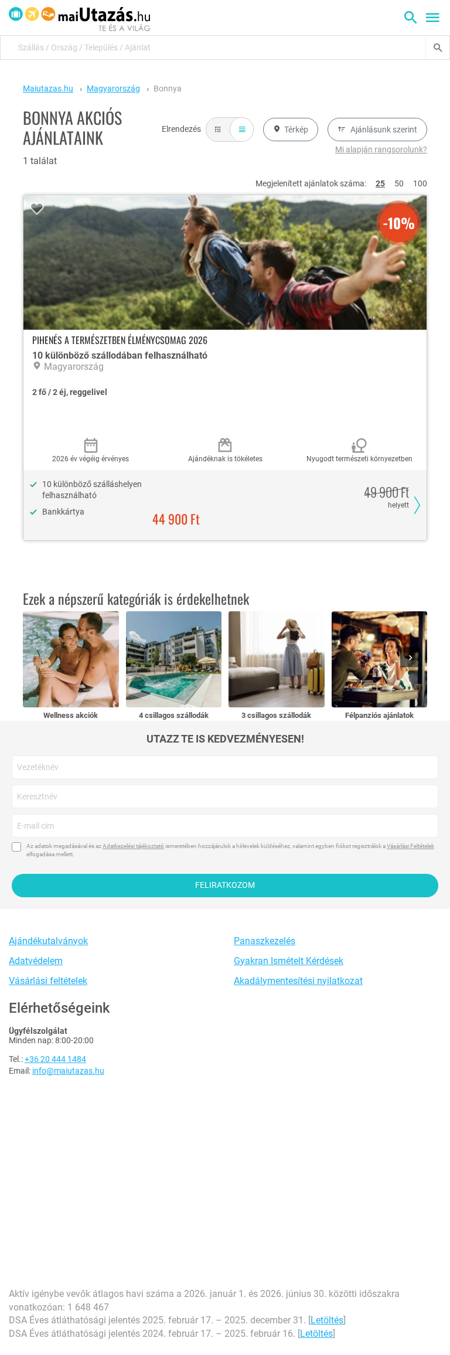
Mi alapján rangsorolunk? (381, 149)
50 (399, 183)
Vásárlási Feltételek (410, 846)
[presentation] (412, 658)
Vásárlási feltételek (48, 980)
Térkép (296, 129)
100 (420, 183)
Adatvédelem (36, 960)
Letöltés (327, 1320)
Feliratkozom (225, 885)
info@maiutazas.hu (68, 1070)
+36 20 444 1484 (55, 1059)
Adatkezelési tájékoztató (133, 846)
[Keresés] (437, 47)
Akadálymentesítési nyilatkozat (298, 980)
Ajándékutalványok (48, 941)
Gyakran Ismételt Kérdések (288, 960)
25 (380, 183)
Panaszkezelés (264, 941)
